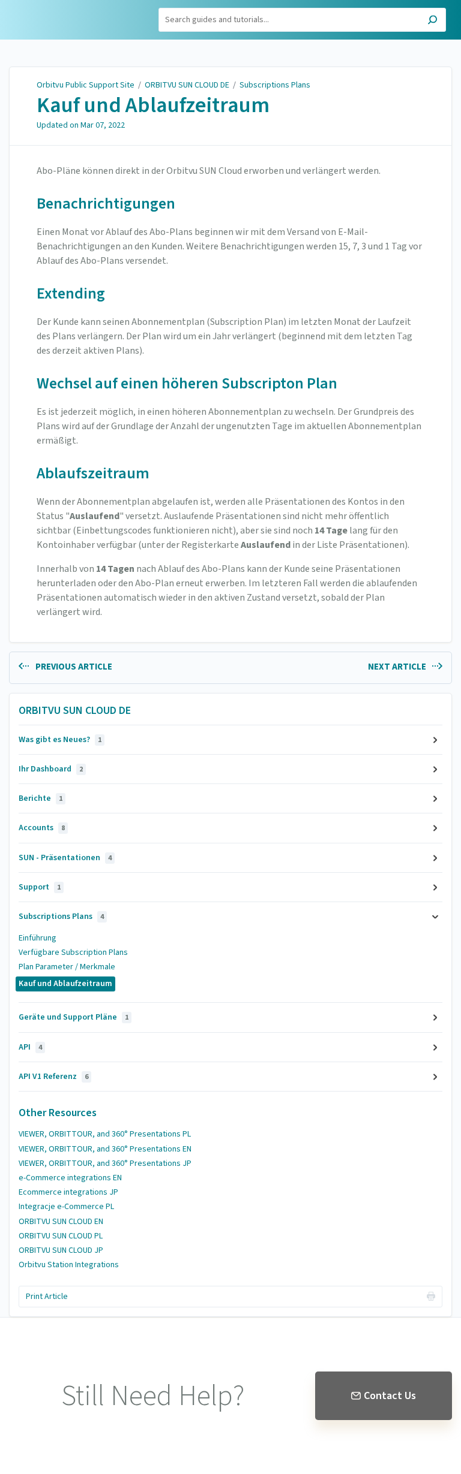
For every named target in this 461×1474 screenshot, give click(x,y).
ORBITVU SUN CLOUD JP (61, 1250)
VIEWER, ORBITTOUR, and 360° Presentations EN (105, 1149)
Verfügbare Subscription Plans (73, 952)
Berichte (40, 798)
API (30, 1047)
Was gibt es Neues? (60, 740)
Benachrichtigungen (106, 203)
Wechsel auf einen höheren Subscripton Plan (187, 383)
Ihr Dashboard (51, 769)
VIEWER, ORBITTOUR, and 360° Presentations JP (105, 1163)
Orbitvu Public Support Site (85, 85)
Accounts (42, 828)
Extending (71, 293)
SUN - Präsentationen (65, 858)
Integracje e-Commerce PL (66, 1207)
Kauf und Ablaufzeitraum (153, 105)
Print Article (47, 1297)
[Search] (432, 21)
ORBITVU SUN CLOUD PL (61, 1236)
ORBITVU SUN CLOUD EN (61, 1222)
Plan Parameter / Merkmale (67, 967)
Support (40, 887)
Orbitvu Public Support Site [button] (64, 14)
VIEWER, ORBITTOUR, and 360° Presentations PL (105, 1134)
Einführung (37, 938)
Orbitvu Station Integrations (69, 1265)
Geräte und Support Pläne (73, 1017)
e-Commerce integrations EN (70, 1178)
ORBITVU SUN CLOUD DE (187, 85)
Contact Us (390, 1395)
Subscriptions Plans (275, 85)
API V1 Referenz (53, 1077)
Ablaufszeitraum (93, 473)
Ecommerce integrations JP (68, 1192)
